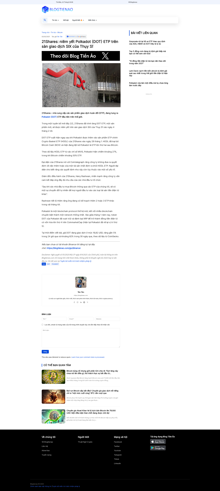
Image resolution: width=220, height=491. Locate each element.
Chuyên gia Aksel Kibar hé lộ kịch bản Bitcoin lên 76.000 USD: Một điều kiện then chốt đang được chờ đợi (91, 411)
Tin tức (53, 32)
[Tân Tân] (80, 282)
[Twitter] (63, 268)
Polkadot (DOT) (49, 117)
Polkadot (55, 264)
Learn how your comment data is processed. (88, 357)
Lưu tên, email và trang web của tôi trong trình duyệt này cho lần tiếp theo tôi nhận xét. (77, 325)
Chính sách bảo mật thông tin (40, 486)
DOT (48, 264)
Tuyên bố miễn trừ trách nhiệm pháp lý (76, 261)
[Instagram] (77, 302)
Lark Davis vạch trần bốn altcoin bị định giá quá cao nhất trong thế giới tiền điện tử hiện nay (148, 73)
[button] (44, 20)
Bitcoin (60, 32)
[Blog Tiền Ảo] (63, 9)
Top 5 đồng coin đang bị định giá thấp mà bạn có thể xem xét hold (147, 52)
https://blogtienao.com (81, 295)
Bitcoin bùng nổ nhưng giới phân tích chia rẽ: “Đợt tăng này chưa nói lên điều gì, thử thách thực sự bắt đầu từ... (92, 372)
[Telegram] (69, 268)
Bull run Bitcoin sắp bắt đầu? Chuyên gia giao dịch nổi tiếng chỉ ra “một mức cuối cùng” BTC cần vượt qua (92, 392)
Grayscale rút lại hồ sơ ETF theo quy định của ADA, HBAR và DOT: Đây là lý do (147, 42)
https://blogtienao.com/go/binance (63, 248)
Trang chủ (45, 32)
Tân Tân (59, 36)
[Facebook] (58, 268)
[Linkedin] (81, 302)
